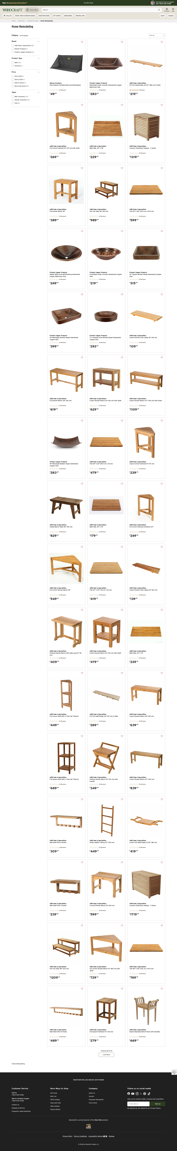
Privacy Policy (155, 1108)
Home (14, 21)
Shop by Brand (55, 1109)
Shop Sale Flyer (55, 1103)
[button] (156, 35)
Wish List (53, 1096)
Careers (91, 1096)
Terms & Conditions (80, 1136)
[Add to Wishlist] (82, 41)
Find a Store (93, 1103)
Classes (170, 15)
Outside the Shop (32, 21)
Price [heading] (14, 72)
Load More (106, 1055)
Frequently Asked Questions (21, 1111)
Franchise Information (96, 1099)
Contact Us (15, 1105)
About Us (92, 1093)
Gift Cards (53, 1093)
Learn (163, 15)
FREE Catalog (55, 1099)
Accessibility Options (95, 1136)
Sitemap (111, 1136)
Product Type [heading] (17, 58)
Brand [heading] (14, 41)
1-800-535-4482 (18, 1095)
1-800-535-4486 (18, 1101)
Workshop (21, 21)
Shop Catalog (54, 1106)
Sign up (157, 1104)
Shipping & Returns (18, 1108)
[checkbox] (13, 46)
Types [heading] (14, 92)
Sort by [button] (152, 35)
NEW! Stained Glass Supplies (88, 3)
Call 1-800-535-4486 (163, 4)
